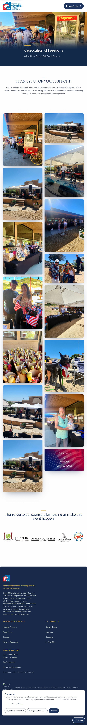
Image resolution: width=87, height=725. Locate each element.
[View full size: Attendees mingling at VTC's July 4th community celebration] (64, 311)
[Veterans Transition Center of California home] (12, 6)
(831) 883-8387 (9, 662)
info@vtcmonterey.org (12, 667)
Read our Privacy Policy (13, 704)
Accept (54, 711)
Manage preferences (37, 711)
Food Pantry (8, 632)
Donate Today (72, 6)
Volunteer (49, 632)
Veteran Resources (10, 642)
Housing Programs (10, 627)
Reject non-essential (15, 711)
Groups (6, 637)
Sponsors (49, 637)
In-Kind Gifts (50, 642)
